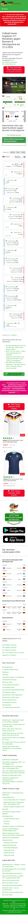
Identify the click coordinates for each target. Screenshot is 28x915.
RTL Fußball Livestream (9, 650)
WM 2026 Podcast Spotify (15, 912)
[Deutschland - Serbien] (14, 578)
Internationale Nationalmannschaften (13, 690)
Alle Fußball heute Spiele (9, 62)
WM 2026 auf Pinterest (15, 910)
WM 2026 (5, 809)
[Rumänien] (6, 85)
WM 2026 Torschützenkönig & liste (12, 892)
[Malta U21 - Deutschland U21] (14, 629)
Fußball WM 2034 (9, 853)
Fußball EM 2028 (7, 840)
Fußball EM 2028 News (10, 842)
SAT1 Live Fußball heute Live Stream (13, 652)
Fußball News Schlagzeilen (10, 759)
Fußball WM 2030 (9, 850)
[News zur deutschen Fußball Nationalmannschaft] (11, 3)
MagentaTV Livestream (9, 655)
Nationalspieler (6, 705)
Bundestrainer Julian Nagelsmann (12, 695)
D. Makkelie (13, 335)
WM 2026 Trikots (7, 682)
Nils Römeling (22, 903)
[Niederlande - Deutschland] (14, 567)
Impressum (6, 905)
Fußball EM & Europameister (10, 837)
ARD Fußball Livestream (9, 645)
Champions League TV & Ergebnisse (13, 677)
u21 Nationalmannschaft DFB (11, 707)
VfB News (5, 674)
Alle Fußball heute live (8, 64)
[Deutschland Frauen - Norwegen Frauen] (14, 606)
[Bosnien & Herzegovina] (22, 85)
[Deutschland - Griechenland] (14, 573)
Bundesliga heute (7, 667)
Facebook (5, 910)
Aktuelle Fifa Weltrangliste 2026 (11, 775)
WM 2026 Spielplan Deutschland (12, 873)
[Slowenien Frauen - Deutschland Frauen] (14, 612)
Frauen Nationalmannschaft (10, 685)
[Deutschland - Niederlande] (14, 595)
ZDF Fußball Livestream (9, 647)
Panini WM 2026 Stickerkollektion (12, 885)
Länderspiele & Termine (9, 702)
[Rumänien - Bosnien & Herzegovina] (12, 116)
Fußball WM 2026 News (9, 679)
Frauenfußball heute (8, 687)
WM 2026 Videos (7, 895)
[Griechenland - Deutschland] (14, 584)
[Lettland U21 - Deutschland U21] (14, 623)
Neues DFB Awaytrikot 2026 (10, 880)
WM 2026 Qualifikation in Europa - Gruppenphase (11, 77)
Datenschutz (13, 905)
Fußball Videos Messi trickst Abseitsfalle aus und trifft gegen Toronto (12, 748)
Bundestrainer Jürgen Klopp (10, 697)
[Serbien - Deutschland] (14, 589)
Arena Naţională (10, 78)
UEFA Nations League (8, 692)
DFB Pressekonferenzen (9, 700)
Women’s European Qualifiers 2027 (14, 806)
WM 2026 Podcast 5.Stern (10, 883)
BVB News (5, 672)
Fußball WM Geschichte (9, 845)
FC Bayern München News (10, 669)
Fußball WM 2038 (9, 855)
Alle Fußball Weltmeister (11, 847)
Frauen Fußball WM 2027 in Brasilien (14, 800)
